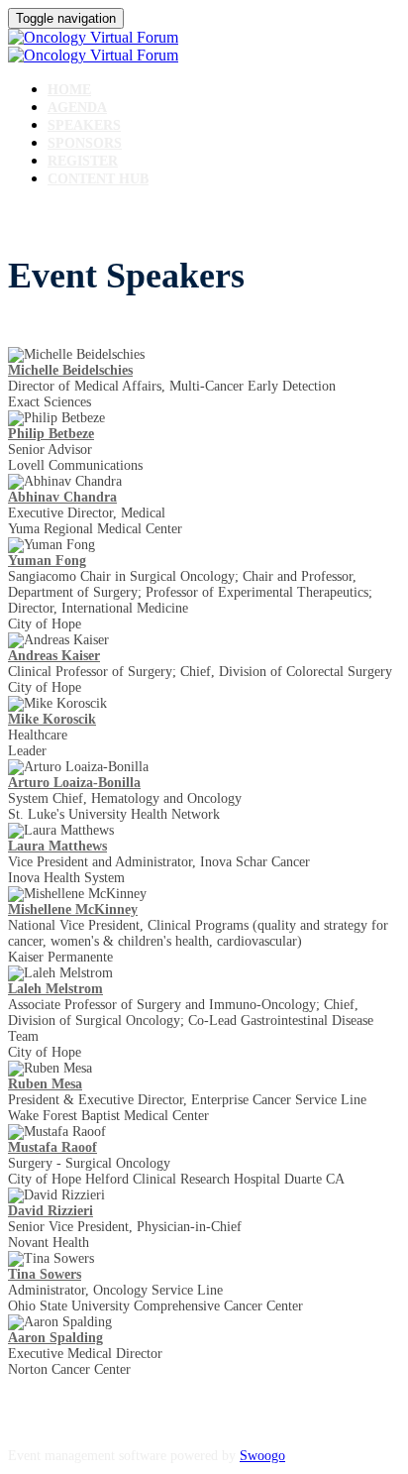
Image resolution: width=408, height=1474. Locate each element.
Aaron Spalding (55, 1337)
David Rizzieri (50, 1210)
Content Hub (98, 178)
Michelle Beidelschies (70, 370)
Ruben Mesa (45, 1084)
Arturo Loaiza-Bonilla (74, 782)
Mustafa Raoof (52, 1147)
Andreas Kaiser (54, 655)
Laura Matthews (57, 846)
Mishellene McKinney (73, 909)
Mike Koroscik (52, 719)
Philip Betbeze (51, 433)
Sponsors (85, 143)
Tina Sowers (44, 1274)
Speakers (84, 125)
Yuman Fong (47, 560)
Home (69, 89)
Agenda (77, 107)
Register (83, 161)
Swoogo (262, 1455)
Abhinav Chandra (62, 497)
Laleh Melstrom (55, 988)
